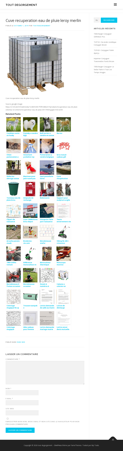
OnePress (58, 445)
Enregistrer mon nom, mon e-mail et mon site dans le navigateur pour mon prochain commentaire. (43, 422)
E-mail (9, 398)
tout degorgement (21, 4)
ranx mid (21, 342)
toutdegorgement (41, 26)
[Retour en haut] (113, 440)
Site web (10, 409)
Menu (115, 4)
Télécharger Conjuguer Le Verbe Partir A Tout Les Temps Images (104, 69)
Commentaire (13, 359)
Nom (8, 388)
